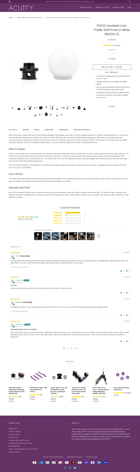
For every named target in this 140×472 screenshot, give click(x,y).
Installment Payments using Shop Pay (23, 449)
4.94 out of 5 (34, 217)
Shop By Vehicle (15, 431)
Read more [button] (14, 337)
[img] (15, 253)
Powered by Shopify (74, 457)
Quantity (111, 50)
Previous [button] (12, 63)
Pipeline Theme (91, 457)
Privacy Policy (14, 452)
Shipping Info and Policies (19, 440)
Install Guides (118, 7)
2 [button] (67, 348)
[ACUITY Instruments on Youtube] (75, 468)
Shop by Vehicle (86, 7)
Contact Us (13, 437)
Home (11, 17)
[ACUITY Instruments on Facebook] (65, 468)
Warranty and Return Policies (21, 443)
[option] (49, 63)
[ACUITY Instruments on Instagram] (70, 468)
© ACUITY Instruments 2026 (53, 457)
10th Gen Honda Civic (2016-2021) (29, 17)
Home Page (13, 428)
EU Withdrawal (14, 446)
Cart (129, 7)
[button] (108, 45)
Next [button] (85, 63)
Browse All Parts (102, 7)
